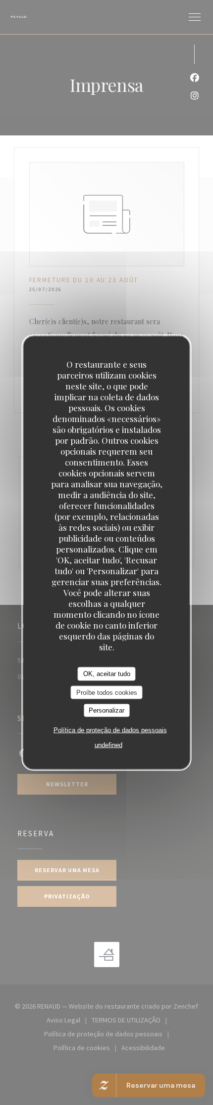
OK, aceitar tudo (106, 674)
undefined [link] (108, 744)
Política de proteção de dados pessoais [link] (110, 729)
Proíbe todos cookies (106, 692)
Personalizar (106, 710)
